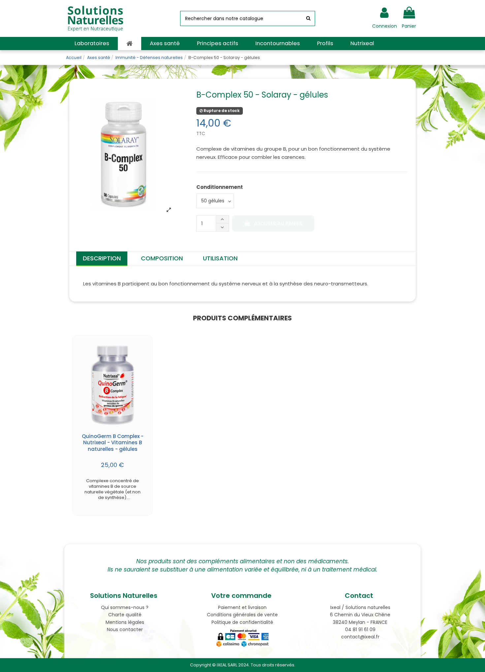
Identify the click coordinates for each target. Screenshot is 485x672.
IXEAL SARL (227, 665)
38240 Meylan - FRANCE (360, 622)
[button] (92, 43)
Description (102, 258)
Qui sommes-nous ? (124, 607)
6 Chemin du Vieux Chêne (360, 614)
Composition (162, 258)
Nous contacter (125, 629)
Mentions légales (125, 622)
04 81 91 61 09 (360, 629)
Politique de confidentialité (242, 622)
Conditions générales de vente (242, 614)
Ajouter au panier (278, 223)
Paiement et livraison (242, 607)
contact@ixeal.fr (360, 636)
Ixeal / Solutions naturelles (360, 607)
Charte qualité (125, 614)
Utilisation (220, 258)
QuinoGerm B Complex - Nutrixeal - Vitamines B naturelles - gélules (113, 443)
